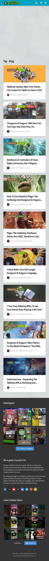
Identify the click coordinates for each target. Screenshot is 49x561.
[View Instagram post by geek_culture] (15, 424)
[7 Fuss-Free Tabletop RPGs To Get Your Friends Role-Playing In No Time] (24, 293)
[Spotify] (35, 489)
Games (17, 362)
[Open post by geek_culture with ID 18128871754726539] (39, 417)
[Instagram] (9, 489)
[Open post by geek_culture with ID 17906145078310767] (10, 417)
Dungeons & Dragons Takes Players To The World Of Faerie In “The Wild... (24, 344)
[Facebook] (5, 489)
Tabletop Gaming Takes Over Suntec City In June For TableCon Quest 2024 (24, 88)
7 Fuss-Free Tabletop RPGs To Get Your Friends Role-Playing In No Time (24, 308)
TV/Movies (30, 106)
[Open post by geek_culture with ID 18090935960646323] (10, 436)
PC (23, 362)
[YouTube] (13, 489)
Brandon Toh (14, 131)
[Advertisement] (24, 33)
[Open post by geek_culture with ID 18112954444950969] (24, 417)
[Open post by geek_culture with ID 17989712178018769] (39, 436)
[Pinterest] (31, 489)
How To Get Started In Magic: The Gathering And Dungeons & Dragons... (24, 198)
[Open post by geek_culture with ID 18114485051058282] (24, 436)
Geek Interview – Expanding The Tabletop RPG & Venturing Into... (22, 381)
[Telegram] (26, 489)
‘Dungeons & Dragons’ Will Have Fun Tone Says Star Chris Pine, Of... (24, 125)
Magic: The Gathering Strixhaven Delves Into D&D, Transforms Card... (23, 234)
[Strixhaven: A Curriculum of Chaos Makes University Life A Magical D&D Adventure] (24, 147)
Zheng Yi (13, 387)
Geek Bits (21, 70)
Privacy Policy (17, 556)
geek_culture (10, 410)
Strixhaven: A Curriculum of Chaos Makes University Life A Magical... (22, 161)
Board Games (12, 70)
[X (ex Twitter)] (18, 489)
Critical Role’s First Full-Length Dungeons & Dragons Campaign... (22, 271)
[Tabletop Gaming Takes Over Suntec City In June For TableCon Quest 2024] (24, 73)
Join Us (34, 556)
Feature (21, 179)
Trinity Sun (13, 95)
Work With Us (26, 556)
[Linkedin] (22, 489)
